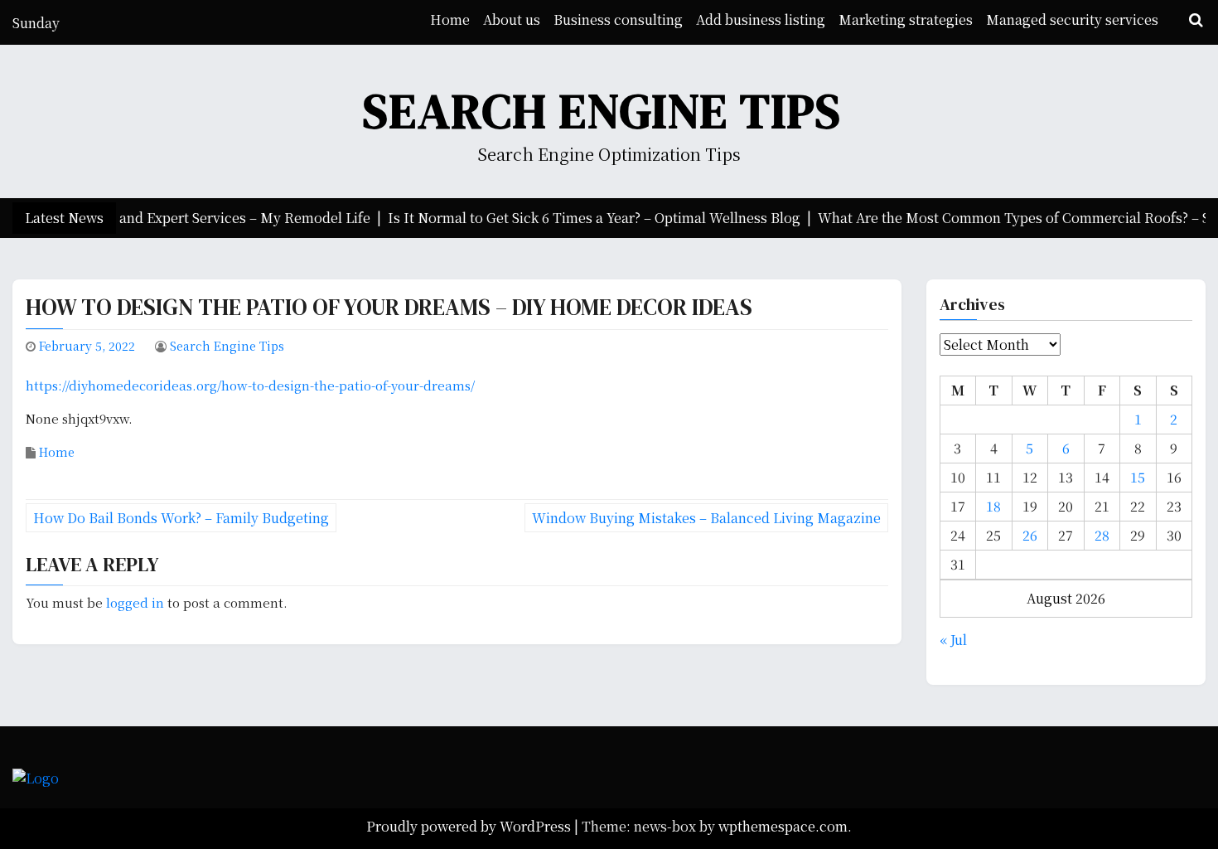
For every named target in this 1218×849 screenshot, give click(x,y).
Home (450, 19)
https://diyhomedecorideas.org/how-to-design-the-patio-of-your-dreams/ (250, 385)
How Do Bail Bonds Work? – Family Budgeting (181, 517)
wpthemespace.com (783, 826)
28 (1102, 535)
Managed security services (1072, 19)
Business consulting (618, 19)
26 (1029, 535)
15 (1137, 477)
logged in (135, 602)
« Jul (953, 639)
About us (511, 19)
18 (993, 506)
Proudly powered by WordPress (470, 826)
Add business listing (760, 19)
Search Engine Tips (602, 110)
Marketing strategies (906, 19)
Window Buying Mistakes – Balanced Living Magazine (706, 517)
